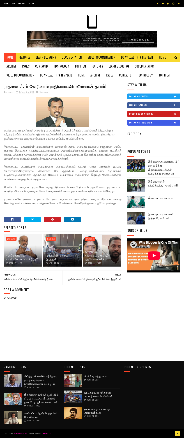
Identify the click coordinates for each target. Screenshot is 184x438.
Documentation (72, 57)
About (13, 3)
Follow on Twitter (139, 96)
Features (24, 57)
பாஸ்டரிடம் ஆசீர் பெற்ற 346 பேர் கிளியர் (41, 415)
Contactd (41, 66)
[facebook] (158, 3)
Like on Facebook (138, 105)
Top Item (31, 3)
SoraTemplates (20, 433)
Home (6, 3)
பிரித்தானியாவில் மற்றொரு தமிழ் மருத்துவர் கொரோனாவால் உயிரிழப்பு (40, 380)
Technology (61, 66)
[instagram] (173, 3)
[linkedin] (168, 3)
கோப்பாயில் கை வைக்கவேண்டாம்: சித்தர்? (22, 257)
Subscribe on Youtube (141, 114)
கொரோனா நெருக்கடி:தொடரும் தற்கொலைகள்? (97, 255)
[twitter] (163, 3)
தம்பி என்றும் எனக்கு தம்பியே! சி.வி (97, 410)
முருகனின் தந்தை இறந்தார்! (57, 257)
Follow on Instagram (140, 122)
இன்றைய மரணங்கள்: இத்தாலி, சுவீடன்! (161, 216)
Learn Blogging (46, 57)
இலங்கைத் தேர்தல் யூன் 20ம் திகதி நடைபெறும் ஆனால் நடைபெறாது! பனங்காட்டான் (41, 398)
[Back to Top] (177, 433)
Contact (21, 3)
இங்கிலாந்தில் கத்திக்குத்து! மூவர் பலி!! (163, 183)
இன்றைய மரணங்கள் (161, 198)
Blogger (47, 433)
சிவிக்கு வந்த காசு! (95, 376)
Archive (11, 66)
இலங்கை (44, 92)
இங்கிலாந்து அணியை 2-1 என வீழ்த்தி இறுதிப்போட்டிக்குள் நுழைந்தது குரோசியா (163, 167)
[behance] (178, 3)
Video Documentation (102, 57)
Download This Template (137, 57)
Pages (26, 66)
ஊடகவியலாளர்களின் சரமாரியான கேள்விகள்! (98, 394)
